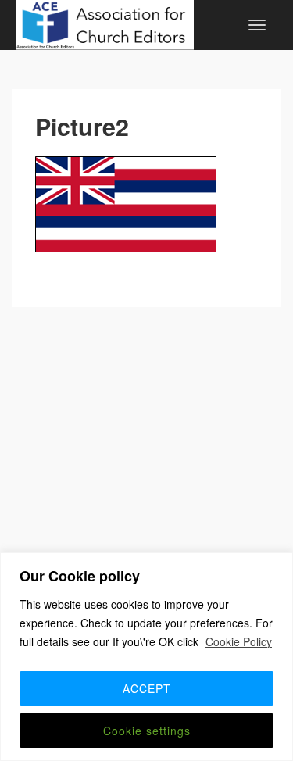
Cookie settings (147, 730)
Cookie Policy (238, 641)
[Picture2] (146, 204)
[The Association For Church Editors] (105, 23)
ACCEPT (147, 688)
